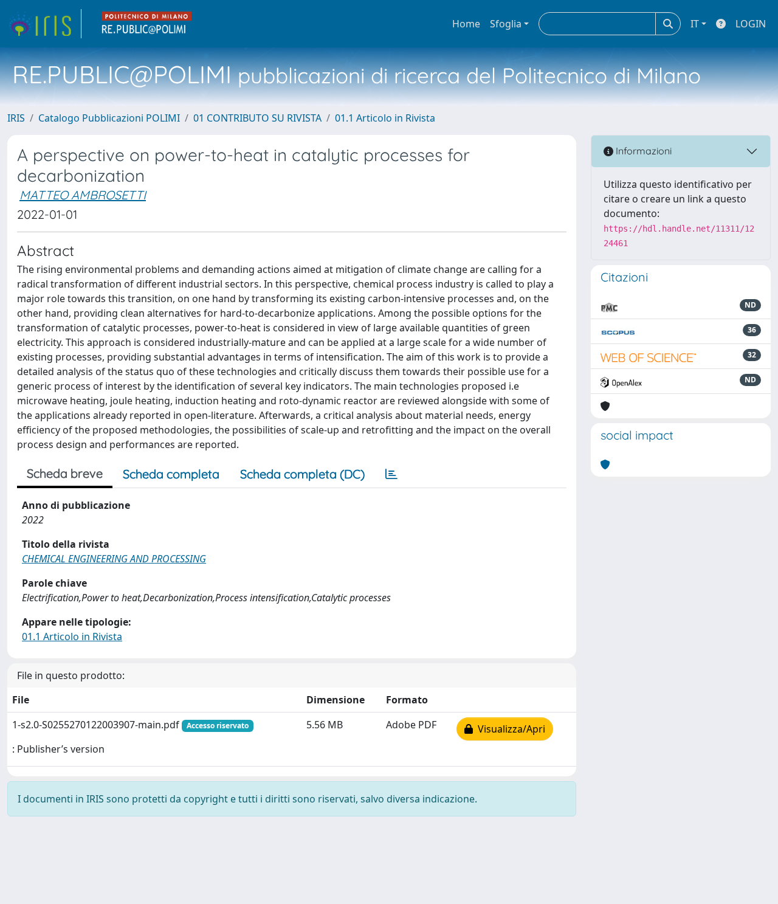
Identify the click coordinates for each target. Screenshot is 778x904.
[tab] (391, 474)
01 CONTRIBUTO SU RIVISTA (257, 118)
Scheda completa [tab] (171, 473)
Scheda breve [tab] (65, 473)
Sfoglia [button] (506, 23)
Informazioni (642, 151)
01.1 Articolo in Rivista (385, 118)
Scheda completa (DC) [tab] (302, 473)
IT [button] (694, 23)
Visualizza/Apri (509, 729)
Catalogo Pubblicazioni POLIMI (109, 118)
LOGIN (750, 23)
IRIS (16, 118)
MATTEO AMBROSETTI (82, 194)
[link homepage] (44, 23)
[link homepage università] (147, 23)
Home (466, 23)
